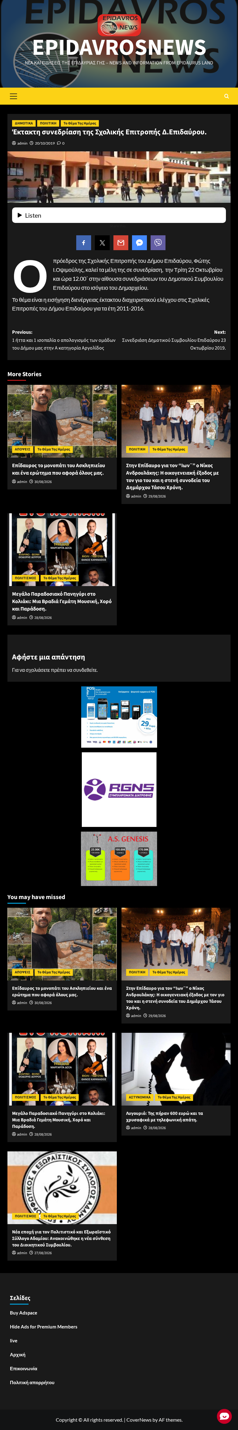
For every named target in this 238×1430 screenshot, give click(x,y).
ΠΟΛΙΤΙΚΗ (48, 123)
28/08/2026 (43, 617)
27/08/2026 (43, 1253)
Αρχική (17, 1354)
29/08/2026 (157, 496)
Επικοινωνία (23, 1368)
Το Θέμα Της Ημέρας (80, 123)
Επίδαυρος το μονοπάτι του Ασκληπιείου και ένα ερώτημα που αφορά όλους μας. (58, 469)
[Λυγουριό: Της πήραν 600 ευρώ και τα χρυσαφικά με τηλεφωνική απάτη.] (176, 1069)
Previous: (64, 340)
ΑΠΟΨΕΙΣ (22, 449)
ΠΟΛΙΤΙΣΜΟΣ (25, 578)
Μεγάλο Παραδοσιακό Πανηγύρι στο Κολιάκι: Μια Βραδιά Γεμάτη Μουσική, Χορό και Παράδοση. (62, 601)
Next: (174, 340)
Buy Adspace (23, 1312)
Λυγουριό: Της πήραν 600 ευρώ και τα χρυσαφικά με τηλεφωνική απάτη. (164, 1116)
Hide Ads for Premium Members (43, 1326)
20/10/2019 (45, 143)
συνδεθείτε (85, 670)
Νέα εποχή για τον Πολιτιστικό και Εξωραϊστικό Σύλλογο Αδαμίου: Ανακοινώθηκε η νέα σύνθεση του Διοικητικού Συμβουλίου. (61, 1238)
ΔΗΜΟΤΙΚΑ (24, 123)
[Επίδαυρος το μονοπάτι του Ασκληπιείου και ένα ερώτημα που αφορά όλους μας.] (62, 421)
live (13, 1340)
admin (22, 143)
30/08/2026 (43, 482)
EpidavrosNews (119, 47)
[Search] (227, 96)
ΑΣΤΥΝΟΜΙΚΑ (140, 1097)
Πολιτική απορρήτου (32, 1382)
